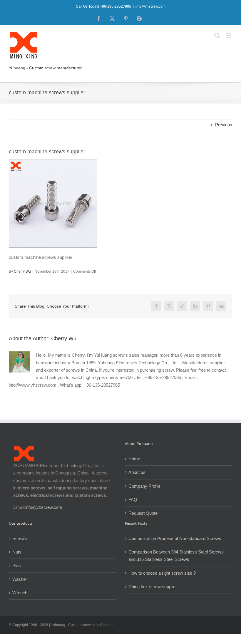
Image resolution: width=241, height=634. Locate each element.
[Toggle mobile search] (217, 35)
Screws (19, 538)
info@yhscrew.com (150, 6)
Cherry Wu (22, 271)
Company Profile (144, 486)
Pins (16, 565)
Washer (19, 579)
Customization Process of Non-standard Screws (175, 538)
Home (134, 458)
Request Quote (143, 513)
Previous (223, 124)
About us (136, 472)
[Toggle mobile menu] (229, 35)
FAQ (132, 499)
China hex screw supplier (152, 586)
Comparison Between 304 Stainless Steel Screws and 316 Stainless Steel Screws (176, 555)
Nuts (16, 551)
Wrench (19, 592)
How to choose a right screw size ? (162, 573)
